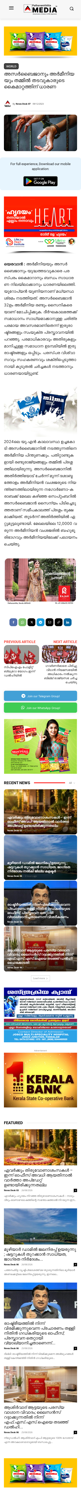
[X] (31, 622)
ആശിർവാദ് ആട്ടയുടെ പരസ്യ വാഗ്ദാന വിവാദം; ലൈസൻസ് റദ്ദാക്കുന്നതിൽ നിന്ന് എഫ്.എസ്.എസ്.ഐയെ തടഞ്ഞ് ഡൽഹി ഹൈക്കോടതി (40, 956)
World (11, 66)
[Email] (49, 622)
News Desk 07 (23, 103)
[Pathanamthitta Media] (40, 9)
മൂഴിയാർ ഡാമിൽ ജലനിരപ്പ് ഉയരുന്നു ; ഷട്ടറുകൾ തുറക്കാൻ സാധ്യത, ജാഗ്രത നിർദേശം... (40, 1254)
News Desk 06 (14, 875)
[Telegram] (40, 622)
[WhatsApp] (22, 622)
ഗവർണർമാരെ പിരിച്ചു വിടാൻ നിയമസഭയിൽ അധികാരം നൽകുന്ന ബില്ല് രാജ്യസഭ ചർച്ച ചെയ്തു (60, 674)
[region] (40, 42)
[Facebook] (13, 622)
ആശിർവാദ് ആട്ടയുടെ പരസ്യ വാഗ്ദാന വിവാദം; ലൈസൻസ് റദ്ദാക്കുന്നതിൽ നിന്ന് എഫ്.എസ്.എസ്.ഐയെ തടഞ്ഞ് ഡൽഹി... (36, 1417)
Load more (39, 978)
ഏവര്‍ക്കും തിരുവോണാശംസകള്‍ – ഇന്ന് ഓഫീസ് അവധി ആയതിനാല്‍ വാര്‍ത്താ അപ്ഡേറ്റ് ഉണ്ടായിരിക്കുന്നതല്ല (39, 821)
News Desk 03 (14, 830)
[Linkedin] (68, 622)
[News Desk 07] (8, 104)
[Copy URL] (59, 622)
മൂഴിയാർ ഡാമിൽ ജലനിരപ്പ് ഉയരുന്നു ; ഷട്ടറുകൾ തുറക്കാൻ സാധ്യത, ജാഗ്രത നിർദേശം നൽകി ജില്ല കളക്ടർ (38, 867)
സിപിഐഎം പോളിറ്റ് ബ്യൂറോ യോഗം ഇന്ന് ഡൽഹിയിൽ (19, 671)
